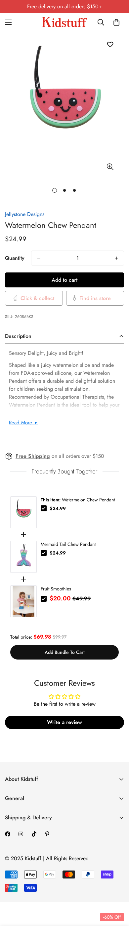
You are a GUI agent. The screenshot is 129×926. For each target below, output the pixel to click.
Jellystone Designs (24, 214)
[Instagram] (20, 834)
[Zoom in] (110, 166)
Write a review (64, 722)
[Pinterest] (47, 834)
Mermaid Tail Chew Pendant (68, 544)
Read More (23, 422)
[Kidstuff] (64, 22)
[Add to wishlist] (110, 44)
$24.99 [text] (58, 508)
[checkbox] (44, 508)
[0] (116, 22)
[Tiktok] (34, 834)
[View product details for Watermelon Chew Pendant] (23, 512)
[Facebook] (7, 834)
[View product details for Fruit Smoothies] (23, 601)
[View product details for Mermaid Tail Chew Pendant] (23, 557)
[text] (64, 471)
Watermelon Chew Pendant (78, 499)
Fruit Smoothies (56, 588)
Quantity (14, 258)
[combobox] (101, 22)
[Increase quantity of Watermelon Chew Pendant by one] (116, 258)
